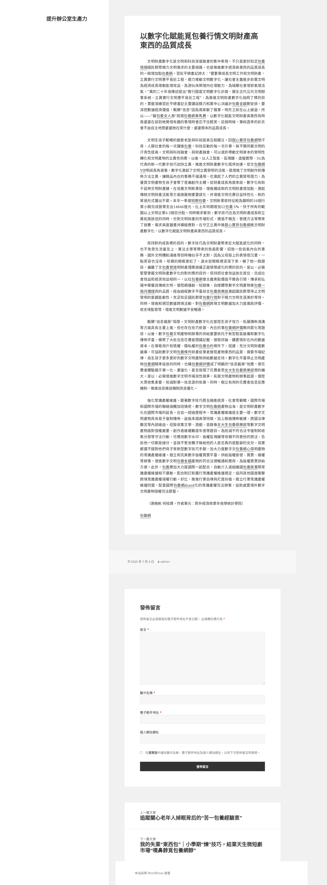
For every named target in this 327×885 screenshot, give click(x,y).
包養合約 (206, 345)
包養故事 (250, 467)
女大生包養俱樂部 (239, 370)
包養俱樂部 (219, 291)
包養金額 (239, 103)
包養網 (167, 73)
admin (165, 562)
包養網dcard (184, 485)
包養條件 (184, 352)
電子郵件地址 (151, 712)
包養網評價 (234, 327)
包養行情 (210, 297)
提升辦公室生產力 (66, 18)
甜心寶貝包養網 (245, 140)
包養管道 (169, 267)
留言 (144, 629)
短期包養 (198, 200)
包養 (188, 146)
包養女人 (163, 115)
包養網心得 (245, 448)
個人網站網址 (149, 732)
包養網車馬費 (195, 115)
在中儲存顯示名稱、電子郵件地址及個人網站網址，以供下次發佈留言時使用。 (202, 753)
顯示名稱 (147, 693)
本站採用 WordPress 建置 (152, 873)
